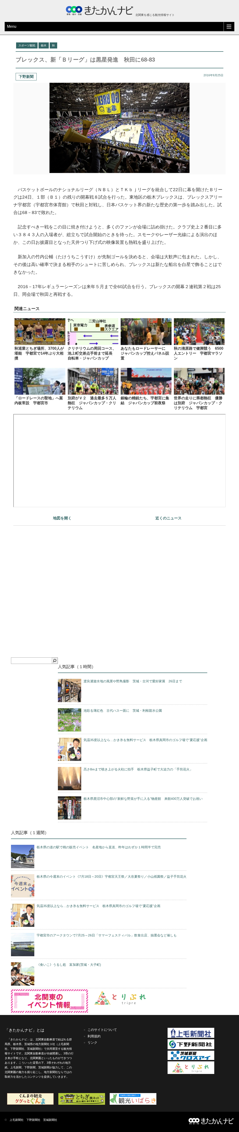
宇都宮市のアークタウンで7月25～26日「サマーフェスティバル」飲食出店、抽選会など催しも (107, 935)
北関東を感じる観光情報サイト (155, 15)
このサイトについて (102, 1030)
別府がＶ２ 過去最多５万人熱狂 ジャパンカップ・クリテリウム (92, 403)
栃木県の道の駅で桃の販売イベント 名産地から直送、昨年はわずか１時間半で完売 (99, 847)
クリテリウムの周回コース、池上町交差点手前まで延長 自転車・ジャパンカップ (92, 353)
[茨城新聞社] (191, 1059)
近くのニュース (168, 518)
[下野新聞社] (191, 1048)
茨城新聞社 (50, 1120)
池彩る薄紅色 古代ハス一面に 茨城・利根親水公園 (123, 710)
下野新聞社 (33, 1120)
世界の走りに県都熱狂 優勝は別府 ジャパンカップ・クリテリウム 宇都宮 (198, 403)
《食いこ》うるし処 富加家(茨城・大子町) (69, 964)
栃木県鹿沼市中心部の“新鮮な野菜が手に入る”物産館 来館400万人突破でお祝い (143, 799)
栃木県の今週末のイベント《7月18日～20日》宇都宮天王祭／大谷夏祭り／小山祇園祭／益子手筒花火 (111, 876)
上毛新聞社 (17, 1120)
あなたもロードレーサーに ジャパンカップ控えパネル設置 (145, 353)
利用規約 (94, 1036)
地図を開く (62, 518)
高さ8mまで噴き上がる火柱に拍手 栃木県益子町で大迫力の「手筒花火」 (138, 769)
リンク (92, 1042)
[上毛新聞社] (191, 1037)
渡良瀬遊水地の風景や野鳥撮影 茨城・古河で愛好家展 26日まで (133, 681)
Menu (11, 26)
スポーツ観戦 (26, 45)
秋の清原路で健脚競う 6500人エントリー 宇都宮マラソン (198, 353)
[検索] (55, 661)
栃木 (43, 45)
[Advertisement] (119, 583)
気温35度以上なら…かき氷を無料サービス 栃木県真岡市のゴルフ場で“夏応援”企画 (145, 740)
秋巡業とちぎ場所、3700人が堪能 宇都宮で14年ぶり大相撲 (39, 353)
